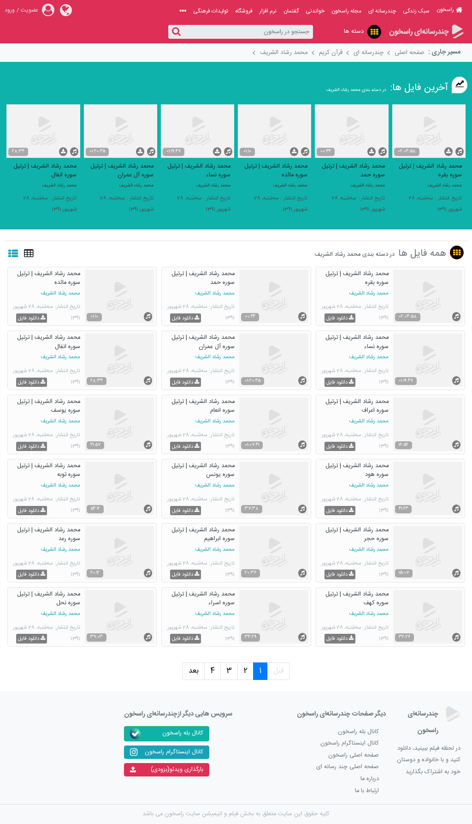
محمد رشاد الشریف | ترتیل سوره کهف (357, 598)
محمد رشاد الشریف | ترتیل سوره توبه (48, 470)
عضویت (29, 10)
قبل (278, 671)
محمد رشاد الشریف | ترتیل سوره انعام (202, 405)
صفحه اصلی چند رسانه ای (347, 767)
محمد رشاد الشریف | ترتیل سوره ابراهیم (202, 534)
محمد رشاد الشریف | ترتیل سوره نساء (198, 170)
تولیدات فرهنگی (210, 11)
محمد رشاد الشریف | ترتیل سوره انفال (45, 170)
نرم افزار (268, 11)
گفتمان (291, 11)
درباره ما (369, 779)
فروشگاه (244, 11)
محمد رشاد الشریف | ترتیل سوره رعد (48, 534)
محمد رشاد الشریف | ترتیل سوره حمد (353, 170)
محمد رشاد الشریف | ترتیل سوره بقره (430, 170)
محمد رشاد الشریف (284, 53)
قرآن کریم (330, 53)
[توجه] (374, 32)
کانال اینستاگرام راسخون (349, 743)
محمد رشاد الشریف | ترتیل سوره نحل (48, 598)
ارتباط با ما (367, 791)
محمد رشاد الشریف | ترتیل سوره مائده (275, 170)
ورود (10, 10)
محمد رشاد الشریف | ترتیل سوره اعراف (357, 405)
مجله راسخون (346, 11)
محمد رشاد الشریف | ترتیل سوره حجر (357, 534)
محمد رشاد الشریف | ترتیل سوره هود (357, 470)
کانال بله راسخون (358, 732)
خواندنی (315, 11)
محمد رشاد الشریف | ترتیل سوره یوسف (48, 405)
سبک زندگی (416, 11)
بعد (194, 671)
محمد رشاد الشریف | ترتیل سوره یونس (202, 470)
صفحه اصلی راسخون (353, 755)
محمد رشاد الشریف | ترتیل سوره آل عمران (121, 170)
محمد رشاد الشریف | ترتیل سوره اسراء (202, 598)
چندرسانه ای (382, 11)
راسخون (445, 10)
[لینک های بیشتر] (183, 11)
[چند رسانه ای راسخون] (426, 32)
